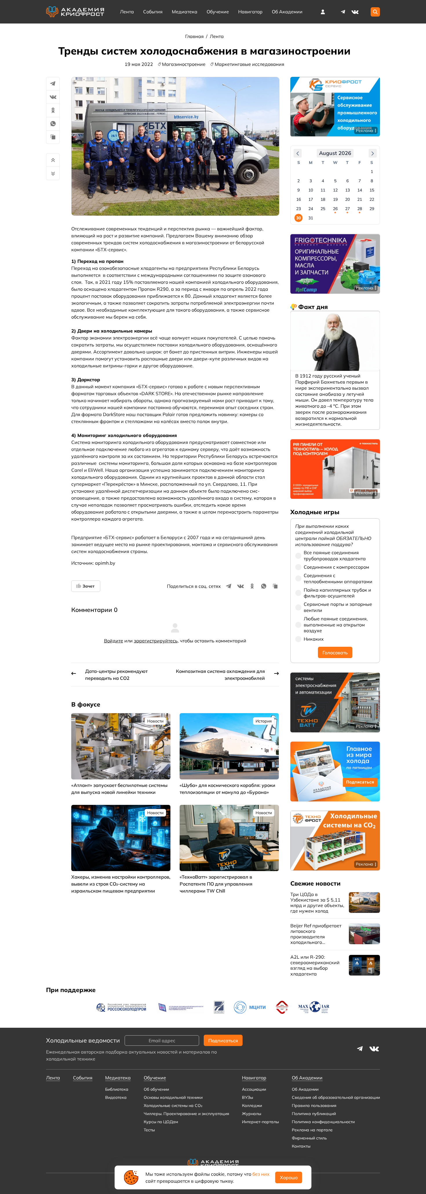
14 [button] (359, 190)
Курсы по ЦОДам (161, 1121)
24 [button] (310, 209)
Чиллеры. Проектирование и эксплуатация (186, 1113)
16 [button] (298, 199)
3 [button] (311, 181)
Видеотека (116, 1097)
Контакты (301, 1146)
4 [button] (323, 181)
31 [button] (310, 218)
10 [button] (310, 190)
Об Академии (305, 1089)
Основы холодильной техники (173, 1097)
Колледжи (252, 1105)
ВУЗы (247, 1097)
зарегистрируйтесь (156, 641)
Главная (195, 36)
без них (261, 1174)
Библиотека (116, 1089)
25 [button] (323, 209)
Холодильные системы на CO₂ (173, 1105)
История (264, 721)
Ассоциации (254, 1089)
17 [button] (310, 199)
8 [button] (372, 181)
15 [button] (371, 190)
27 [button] (347, 209)
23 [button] (298, 209)
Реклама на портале (312, 1129)
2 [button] (298, 181)
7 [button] (359, 181)
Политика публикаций (314, 1113)
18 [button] (323, 199)
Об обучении (156, 1089)
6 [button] (347, 181)
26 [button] (335, 209)
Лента (127, 12)
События (153, 12)
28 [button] (359, 209)
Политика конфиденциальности (323, 1121)
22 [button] (371, 199)
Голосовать (335, 652)
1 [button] (372, 171)
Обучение (218, 12)
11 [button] (323, 190)
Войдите (113, 641)
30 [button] (298, 218)
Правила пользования (314, 1105)
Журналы (251, 1113)
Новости (155, 721)
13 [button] (347, 190)
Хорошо (289, 1177)
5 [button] (335, 181)
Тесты (149, 1129)
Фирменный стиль (309, 1138)
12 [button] (335, 190)
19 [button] (335, 199)
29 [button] (371, 209)
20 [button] (347, 199)
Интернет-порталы (260, 1121)
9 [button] (298, 190)
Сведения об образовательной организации (336, 1097)
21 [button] (359, 199)
